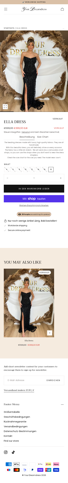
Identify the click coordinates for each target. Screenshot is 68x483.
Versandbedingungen (16, 426)
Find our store (11, 440)
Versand (26, 132)
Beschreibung (27, 137)
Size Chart (42, 137)
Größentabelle (12, 412)
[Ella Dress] (29, 303)
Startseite (9, 28)
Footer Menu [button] (11, 404)
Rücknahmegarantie (15, 421)
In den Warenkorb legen (34, 188)
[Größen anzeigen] (49, 332)
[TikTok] (13, 452)
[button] (6, 9)
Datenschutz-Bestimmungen (20, 431)
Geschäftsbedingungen (17, 416)
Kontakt (8, 436)
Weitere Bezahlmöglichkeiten (34, 205)
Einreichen (53, 380)
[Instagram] (5, 452)
